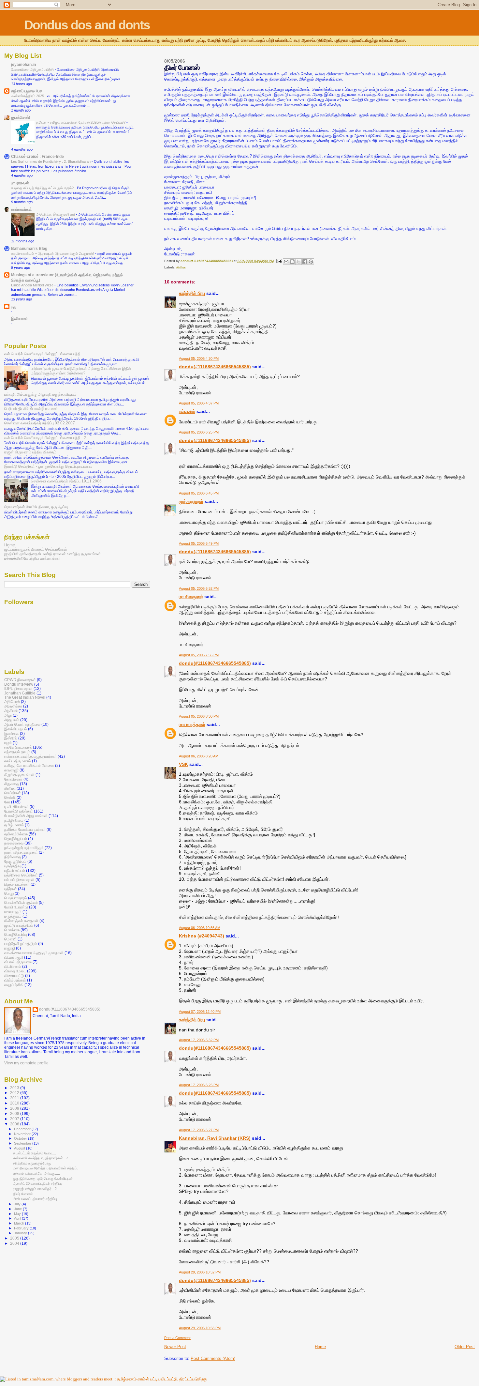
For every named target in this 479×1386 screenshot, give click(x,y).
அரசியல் (11, 710)
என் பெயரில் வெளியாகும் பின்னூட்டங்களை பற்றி (42, 354)
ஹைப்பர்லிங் (13, 984)
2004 (15, 1243)
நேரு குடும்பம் (15, 861)
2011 (15, 1098)
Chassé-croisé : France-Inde (37, 156)
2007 (15, 1119)
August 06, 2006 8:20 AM (198, 756)
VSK (183, 764)
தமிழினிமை (13, 820)
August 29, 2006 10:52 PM (200, 1272)
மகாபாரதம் (13, 911)
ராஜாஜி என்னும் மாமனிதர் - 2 (35, 1189)
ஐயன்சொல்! (20, 117)
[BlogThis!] (292, 261)
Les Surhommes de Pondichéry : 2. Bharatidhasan (51, 161)
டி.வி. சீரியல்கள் (16, 806)
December (23, 1129)
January (21, 1233)
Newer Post (175, 1346)
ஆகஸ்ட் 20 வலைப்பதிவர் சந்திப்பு (37, 1183)
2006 (15, 1124)
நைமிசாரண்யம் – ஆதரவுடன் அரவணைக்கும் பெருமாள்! (53, 253)
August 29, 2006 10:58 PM (200, 1328)
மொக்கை (12, 930)
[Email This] (286, 261)
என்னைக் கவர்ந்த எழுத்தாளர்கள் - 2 (40, 1158)
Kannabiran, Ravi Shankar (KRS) (215, 1138)
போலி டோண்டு (16, 907)
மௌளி (10, 939)
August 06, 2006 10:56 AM (199, 928)
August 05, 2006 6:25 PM (199, 432)
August (20, 1148)
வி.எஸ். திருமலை (18, 962)
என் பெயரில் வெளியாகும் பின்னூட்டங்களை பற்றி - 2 (45, 437)
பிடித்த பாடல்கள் (17, 884)
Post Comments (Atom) (213, 1358)
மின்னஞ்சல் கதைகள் (21, 921)
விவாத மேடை (15, 971)
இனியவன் (19, 318)
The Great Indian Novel (24, 697)
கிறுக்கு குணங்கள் (19, 774)
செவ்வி (10, 797)
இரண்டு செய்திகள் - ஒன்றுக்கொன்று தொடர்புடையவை (48, 466)
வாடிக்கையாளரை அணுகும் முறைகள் (34, 953)
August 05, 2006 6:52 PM (199, 588)
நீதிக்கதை (12, 857)
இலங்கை (11, 733)
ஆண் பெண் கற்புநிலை (22, 724)
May (18, 1214)
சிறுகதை (11, 784)
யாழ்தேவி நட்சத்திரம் (20, 943)
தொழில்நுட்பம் (15, 838)
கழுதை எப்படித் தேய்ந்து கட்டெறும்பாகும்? (43, 188)
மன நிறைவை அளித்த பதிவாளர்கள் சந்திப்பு (46, 1168)
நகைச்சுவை (13, 843)
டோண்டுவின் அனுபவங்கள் (26, 816)
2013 (15, 1088)
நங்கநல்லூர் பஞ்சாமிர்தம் (24, 847)
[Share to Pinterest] (311, 261)
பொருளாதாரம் (15, 898)
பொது (9, 893)
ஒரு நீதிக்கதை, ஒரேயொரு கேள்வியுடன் (43, 1178)
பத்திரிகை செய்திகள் (21, 875)
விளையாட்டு (14, 975)
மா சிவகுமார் (191, 596)
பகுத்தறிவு (12, 866)
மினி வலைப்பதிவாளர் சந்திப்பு (35, 1199)
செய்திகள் (12, 793)
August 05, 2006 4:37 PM (199, 403)
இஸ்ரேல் (10, 738)
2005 (15, 1238)
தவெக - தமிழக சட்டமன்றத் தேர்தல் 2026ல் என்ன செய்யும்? (81, 122)
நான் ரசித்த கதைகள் (21, 852)
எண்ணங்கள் (21, 209)
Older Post (465, 1346)
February (22, 1228)
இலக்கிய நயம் (15, 729)
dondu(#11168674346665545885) (215, 366)
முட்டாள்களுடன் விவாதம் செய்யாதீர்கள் (35, 549)
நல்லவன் (187, 411)
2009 (15, 1108)
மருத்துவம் (13, 916)
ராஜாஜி (9, 948)
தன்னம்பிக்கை (16, 834)
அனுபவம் (11, 720)
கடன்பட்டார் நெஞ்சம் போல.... (34, 1153)
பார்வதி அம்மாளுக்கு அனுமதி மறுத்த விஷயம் (40, 394)
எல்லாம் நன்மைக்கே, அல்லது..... (36, 1173)
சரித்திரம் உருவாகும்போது (32, 1163)
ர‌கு (13, 306)
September (23, 1143)
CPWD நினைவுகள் (20, 680)
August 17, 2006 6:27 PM (199, 1130)
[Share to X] (298, 261)
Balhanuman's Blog (29, 248)
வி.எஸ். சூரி (13, 957)
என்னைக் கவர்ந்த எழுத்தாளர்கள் (30, 756)
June (18, 1209)
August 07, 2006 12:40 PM (200, 1011)
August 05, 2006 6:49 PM (199, 543)
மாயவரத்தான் (192, 724)
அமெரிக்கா (13, 706)
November (23, 1134)
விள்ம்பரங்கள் (15, 980)
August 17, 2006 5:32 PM (199, 1040)
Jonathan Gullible (20, 693)
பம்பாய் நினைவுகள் (19, 879)
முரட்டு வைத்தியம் (18, 925)
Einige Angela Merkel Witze (32, 285)
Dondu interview (18, 684)
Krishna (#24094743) (201, 935)
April (18, 1218)
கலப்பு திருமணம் (17, 761)
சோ (7, 802)
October (21, 1138)
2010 (15, 1103)
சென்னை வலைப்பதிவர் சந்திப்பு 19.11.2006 (66, 481)
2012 (15, 1092)
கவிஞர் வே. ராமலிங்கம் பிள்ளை (29, 765)
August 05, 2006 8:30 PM (199, 716)
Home (320, 1346)
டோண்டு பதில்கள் (18, 811)
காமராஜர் (11, 770)
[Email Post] (279, 261)
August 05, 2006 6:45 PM (199, 493)
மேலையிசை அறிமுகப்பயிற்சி (33, 69)
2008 (15, 1113)
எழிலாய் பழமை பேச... (28, 91)
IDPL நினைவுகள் (18, 688)
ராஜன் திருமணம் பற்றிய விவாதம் (30, 452)
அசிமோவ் (12, 701)
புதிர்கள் (10, 889)
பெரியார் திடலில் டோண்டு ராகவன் (31, 408)
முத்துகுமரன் (191, 501)
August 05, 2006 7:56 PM (199, 655)
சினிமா (181, 267)
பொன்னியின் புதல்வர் (21, 902)
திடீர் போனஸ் (23, 1194)
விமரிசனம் (12, 966)
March (19, 1223)
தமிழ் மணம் (14, 825)
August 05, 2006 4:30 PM (199, 358)
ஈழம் (8, 742)
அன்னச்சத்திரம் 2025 (28, 96)
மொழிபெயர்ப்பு (15, 934)
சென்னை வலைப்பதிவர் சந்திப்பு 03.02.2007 (39, 423)
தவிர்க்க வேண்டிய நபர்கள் (25, 829)
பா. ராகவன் (20, 183)
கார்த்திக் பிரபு (192, 293)
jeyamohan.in (23, 64)
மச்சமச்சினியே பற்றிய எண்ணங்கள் (32, 558)
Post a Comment (177, 1338)
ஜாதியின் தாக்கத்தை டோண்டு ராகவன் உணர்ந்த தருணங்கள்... (54, 554)
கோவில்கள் (13, 779)
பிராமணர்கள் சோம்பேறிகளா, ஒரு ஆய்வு (36, 507)
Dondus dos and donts (87, 25)
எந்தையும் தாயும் (17, 752)
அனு (8, 715)
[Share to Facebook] (304, 261)
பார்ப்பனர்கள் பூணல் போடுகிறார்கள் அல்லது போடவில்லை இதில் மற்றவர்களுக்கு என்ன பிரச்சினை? (81, 370)
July (18, 1204)
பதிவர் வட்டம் (14, 870)
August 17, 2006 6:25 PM (199, 1085)
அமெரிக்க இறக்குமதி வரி (56, 214)
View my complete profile (26, 1063)
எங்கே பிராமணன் (18, 747)
